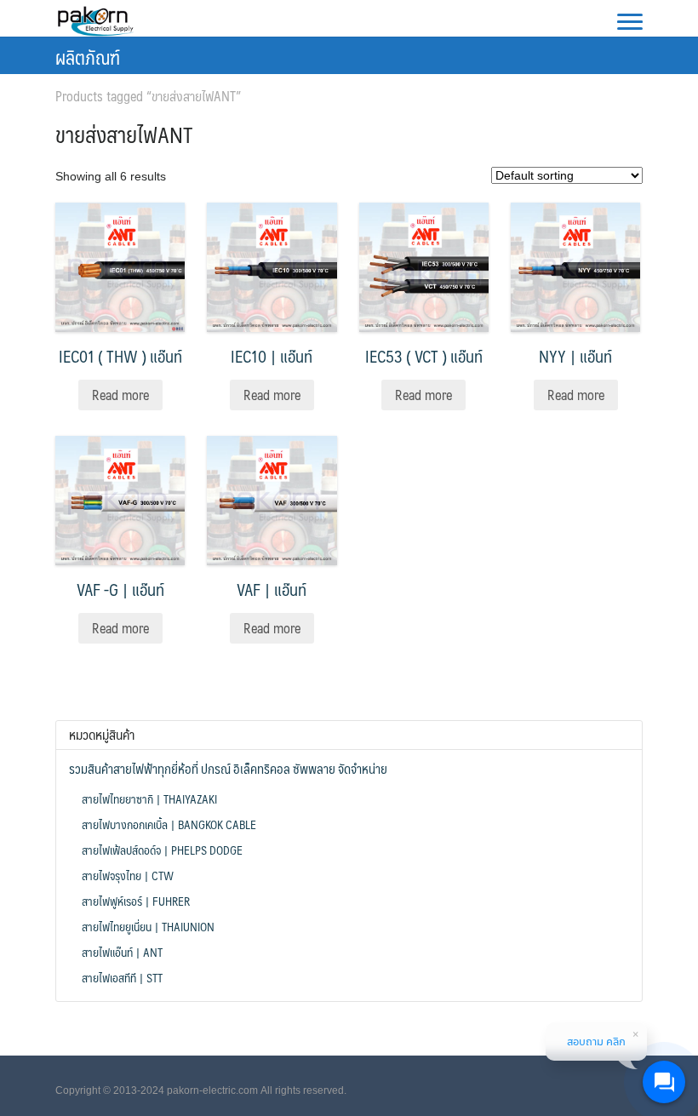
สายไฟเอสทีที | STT (122, 977)
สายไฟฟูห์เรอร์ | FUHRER (136, 900)
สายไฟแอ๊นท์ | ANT (122, 951)
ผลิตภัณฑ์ (87, 56)
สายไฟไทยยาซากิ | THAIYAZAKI (149, 798)
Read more (120, 394)
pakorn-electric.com (212, 1090)
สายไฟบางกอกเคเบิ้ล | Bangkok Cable (169, 824)
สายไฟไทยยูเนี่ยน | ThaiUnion (148, 926)
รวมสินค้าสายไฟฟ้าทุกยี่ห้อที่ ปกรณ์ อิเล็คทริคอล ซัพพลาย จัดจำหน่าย (228, 769)
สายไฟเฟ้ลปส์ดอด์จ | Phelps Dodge (162, 849)
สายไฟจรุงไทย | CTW (128, 875)
